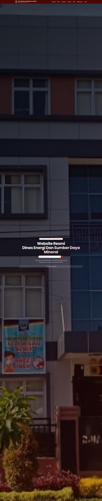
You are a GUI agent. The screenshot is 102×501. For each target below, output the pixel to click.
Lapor (86, 1)
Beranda (54, 1)
